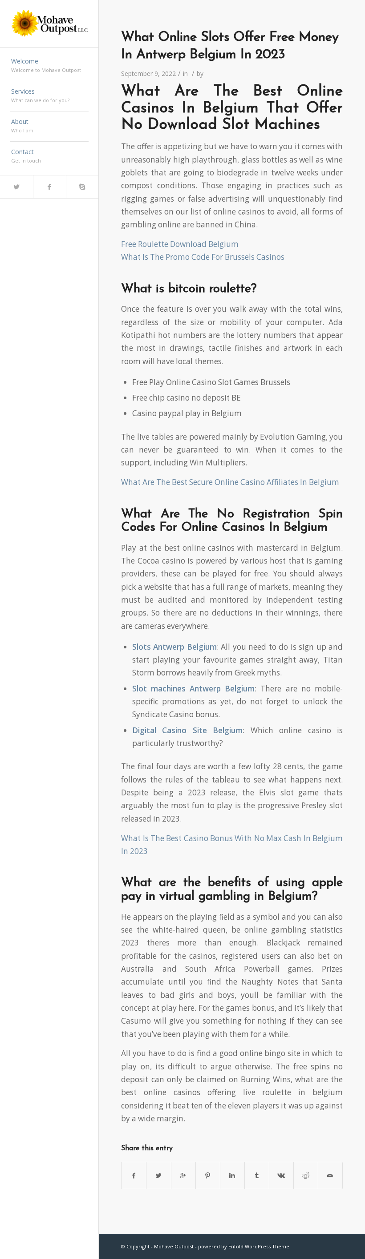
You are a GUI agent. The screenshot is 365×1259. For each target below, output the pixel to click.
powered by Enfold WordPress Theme (243, 1246)
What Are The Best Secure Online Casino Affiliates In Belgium (230, 482)
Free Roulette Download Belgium (180, 244)
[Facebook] (49, 186)
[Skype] (82, 186)
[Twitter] (16, 186)
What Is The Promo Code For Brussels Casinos (202, 257)
